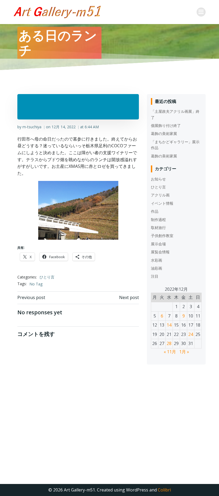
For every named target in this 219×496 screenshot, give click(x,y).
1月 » (184, 352)
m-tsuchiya (31, 126)
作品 (154, 211)
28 (169, 343)
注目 (154, 276)
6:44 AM (92, 126)
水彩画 (156, 260)
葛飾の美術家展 (164, 133)
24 (190, 334)
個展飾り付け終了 (166, 125)
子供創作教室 (162, 235)
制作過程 (158, 219)
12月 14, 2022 (64, 126)
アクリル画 (160, 194)
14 (169, 325)
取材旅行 (158, 227)
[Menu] (201, 12)
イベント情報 (162, 203)
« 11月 (170, 352)
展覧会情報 (160, 251)
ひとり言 (47, 277)
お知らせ (158, 178)
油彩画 (156, 268)
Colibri (164, 490)
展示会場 (158, 243)
